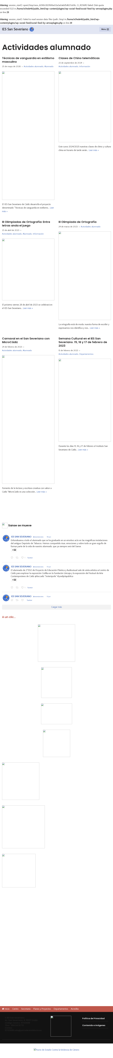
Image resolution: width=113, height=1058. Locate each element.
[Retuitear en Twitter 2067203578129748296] (18, 588)
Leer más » (94, 150)
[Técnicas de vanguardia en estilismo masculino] (28, 135)
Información (84, 66)
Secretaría (25, 1009)
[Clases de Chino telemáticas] (85, 106)
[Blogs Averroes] (56, 1050)
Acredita (75, 1009)
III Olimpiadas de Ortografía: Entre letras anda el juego (26, 223)
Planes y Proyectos (42, 1009)
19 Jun (49, 537)
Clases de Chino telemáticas (79, 58)
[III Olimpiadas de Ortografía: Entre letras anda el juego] (28, 269)
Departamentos (86, 354)
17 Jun (49, 567)
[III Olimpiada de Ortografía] (85, 275)
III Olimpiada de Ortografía (77, 222)
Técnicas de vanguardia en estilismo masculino (28, 60)
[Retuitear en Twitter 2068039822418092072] (18, 558)
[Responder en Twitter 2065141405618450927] (12, 600)
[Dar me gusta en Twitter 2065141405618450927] (23, 600)
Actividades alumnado (33, 66)
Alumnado (48, 66)
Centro (15, 1009)
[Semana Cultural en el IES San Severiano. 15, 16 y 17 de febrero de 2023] (85, 400)
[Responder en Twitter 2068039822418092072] (12, 558)
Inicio (7, 1009)
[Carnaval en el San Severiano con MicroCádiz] (28, 419)
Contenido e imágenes (93, 1025)
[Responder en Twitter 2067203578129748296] (12, 588)
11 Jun (49, 596)
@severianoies (38, 537)
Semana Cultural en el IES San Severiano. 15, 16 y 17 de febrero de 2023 (83, 342)
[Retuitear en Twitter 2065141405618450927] (18, 600)
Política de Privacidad (93, 1018)
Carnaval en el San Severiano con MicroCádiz (26, 340)
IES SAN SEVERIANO (21, 537)
